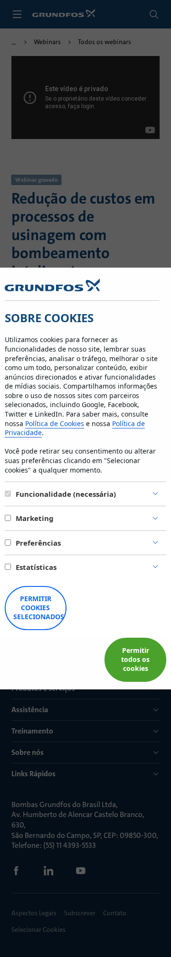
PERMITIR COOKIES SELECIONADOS (38, 607)
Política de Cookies (54, 423)
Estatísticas (36, 567)
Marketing (35, 518)
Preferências (38, 543)
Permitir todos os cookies (135, 659)
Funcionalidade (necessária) (66, 494)
